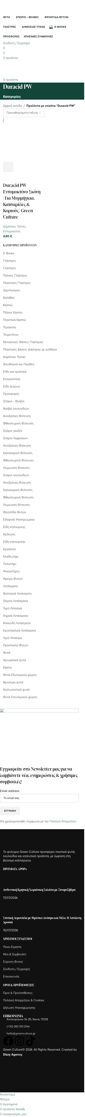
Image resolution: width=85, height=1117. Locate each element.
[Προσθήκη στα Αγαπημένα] (8, 177)
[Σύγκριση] (30, 167)
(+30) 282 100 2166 (18, 1026)
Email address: (10, 791)
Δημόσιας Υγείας (14, 226)
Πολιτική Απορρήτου (63, 821)
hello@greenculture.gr (21, 1033)
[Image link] (25, 839)
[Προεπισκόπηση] (19, 167)
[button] (8, 167)
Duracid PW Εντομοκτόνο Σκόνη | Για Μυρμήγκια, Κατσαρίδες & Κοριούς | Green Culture (21, 201)
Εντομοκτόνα (11, 231)
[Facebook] (8, 1041)
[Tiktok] (30, 1041)
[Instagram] (19, 1041)
